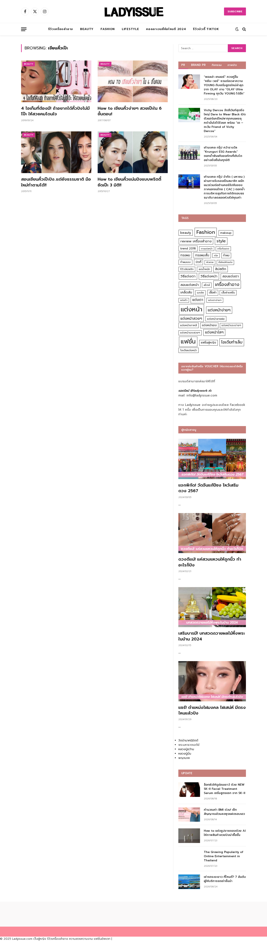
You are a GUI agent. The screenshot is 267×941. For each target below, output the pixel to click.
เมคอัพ (200, 292)
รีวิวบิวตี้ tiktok (206, 29)
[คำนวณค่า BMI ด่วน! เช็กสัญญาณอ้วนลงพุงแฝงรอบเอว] (189, 814)
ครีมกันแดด (223, 248)
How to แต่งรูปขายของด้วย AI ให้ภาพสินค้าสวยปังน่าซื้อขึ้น (225, 833)
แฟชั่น (188, 341)
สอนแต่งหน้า (189, 284)
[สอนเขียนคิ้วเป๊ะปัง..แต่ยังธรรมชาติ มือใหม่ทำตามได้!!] (56, 152)
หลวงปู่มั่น (184, 753)
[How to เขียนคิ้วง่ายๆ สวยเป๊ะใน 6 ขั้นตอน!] (133, 81)
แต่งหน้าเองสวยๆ (190, 333)
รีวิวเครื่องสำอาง (60, 29)
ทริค (216, 255)
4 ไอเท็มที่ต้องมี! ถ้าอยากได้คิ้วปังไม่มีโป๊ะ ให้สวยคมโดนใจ (55, 111)
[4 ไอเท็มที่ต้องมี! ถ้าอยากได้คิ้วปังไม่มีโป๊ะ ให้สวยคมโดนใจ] (56, 81)
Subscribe (235, 11)
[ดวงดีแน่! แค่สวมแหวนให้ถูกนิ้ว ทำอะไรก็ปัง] (212, 533)
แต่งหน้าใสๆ (214, 332)
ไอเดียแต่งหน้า (188, 350)
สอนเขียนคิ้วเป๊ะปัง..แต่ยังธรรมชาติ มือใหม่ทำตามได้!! (56, 182)
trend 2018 (188, 248)
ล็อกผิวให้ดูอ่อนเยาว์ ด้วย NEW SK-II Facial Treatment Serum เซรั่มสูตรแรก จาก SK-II (224, 789)
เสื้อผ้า (213, 292)
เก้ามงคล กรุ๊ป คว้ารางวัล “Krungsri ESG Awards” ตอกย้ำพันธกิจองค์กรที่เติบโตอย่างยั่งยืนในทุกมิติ (223, 154)
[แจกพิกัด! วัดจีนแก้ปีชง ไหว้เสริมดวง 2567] (212, 459)
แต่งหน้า (191, 309)
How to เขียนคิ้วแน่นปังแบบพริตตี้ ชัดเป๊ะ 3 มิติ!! (129, 182)
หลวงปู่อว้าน (186, 749)
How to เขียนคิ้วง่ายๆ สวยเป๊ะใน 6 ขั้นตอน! (130, 111)
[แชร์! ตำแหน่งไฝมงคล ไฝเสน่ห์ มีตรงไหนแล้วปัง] (212, 681)
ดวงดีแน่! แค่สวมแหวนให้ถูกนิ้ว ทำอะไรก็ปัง (209, 562)
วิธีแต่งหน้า (208, 276)
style (221, 241)
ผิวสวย (210, 262)
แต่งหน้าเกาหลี (188, 325)
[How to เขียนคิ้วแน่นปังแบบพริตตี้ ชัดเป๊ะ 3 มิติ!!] (133, 152)
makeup (226, 233)
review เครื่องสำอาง (196, 241)
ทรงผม (185, 255)
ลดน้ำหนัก (204, 269)
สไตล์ (207, 285)
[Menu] (23, 29)
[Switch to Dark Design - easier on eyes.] (237, 29)
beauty (185, 232)
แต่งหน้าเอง (209, 325)
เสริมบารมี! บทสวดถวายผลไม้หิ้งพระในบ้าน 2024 (211, 636)
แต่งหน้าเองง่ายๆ (231, 325)
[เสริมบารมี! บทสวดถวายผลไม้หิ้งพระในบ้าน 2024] (212, 607)
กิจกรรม (217, 65)
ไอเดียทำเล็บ (231, 342)
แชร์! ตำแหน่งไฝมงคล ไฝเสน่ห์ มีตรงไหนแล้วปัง (212, 710)
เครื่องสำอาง (227, 284)
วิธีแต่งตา (187, 276)
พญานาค (184, 758)
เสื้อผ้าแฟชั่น (228, 292)
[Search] (244, 29)
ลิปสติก (220, 269)
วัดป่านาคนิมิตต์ (188, 740)
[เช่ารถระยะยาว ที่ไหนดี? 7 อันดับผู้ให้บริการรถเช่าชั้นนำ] (189, 881)
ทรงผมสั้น (202, 255)
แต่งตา (197, 299)
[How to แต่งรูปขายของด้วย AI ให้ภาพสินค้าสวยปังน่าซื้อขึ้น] (189, 835)
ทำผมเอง (185, 262)
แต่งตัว (183, 300)
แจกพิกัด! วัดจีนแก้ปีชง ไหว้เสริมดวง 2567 (208, 488)
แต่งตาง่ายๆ (215, 300)
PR (183, 65)
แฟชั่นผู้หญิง (208, 342)
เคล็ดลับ (186, 292)
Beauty (86, 29)
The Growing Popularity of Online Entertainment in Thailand (223, 856)
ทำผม (226, 255)
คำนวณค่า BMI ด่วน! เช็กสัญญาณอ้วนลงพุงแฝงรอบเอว (224, 812)
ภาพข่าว (232, 65)
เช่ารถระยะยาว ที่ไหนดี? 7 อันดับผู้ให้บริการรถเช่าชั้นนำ (225, 879)
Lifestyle (130, 29)
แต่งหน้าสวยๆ (191, 318)
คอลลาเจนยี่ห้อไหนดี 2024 (166, 29)
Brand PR (198, 65)
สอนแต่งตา (230, 276)
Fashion (108, 29)
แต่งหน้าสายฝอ (216, 319)
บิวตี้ (198, 262)
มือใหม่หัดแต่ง (225, 262)
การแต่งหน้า (207, 248)
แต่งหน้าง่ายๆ (219, 310)
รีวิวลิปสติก (187, 269)
